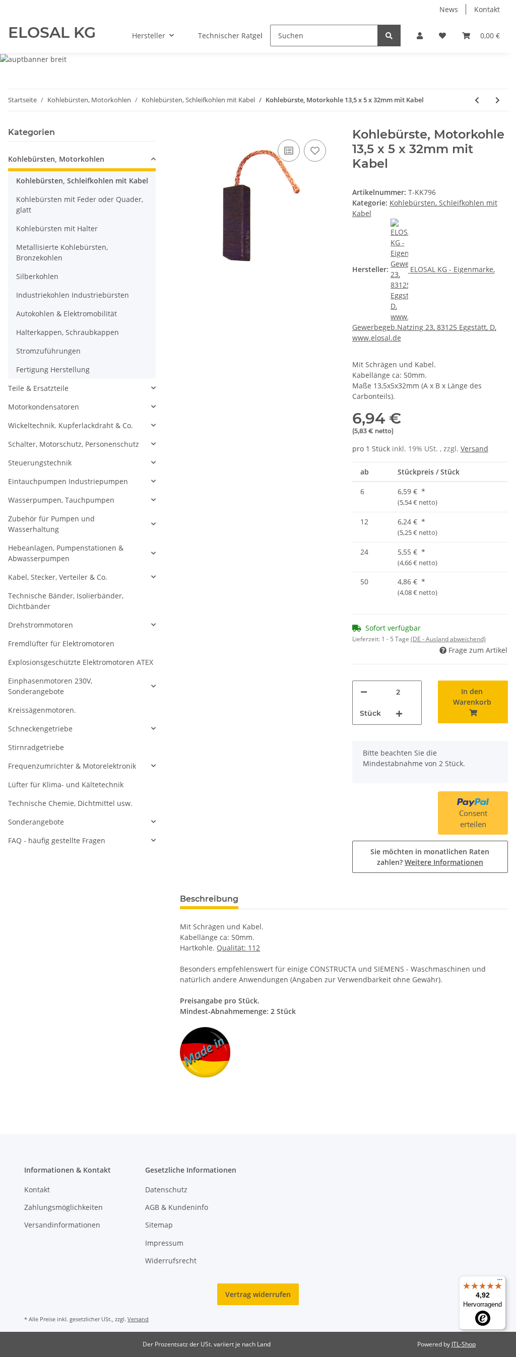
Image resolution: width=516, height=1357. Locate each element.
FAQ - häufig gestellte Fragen (56, 840)
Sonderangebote (36, 822)
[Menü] (500, 1282)
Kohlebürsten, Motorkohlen (56, 159)
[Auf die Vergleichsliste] (289, 151)
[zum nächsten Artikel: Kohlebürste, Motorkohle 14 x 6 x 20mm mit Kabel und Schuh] (497, 100)
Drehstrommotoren (40, 625)
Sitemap (159, 1225)
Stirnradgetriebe (36, 747)
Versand (474, 448)
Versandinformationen (62, 1225)
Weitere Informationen (444, 862)
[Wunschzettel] (442, 35)
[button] (420, 35)
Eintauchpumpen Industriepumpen (68, 481)
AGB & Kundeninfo (176, 1207)
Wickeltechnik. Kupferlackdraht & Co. (70, 425)
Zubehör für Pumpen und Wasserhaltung (51, 524)
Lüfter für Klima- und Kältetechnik (65, 784)
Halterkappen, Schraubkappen (67, 332)
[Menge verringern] (364, 692)
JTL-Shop (464, 1344)
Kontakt (487, 9)
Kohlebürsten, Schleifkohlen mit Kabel (82, 180)
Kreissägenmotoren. (42, 710)
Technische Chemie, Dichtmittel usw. (70, 803)
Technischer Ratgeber (235, 35)
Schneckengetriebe (40, 728)
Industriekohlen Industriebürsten (72, 295)
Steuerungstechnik (40, 462)
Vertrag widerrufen (258, 1294)
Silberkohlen (37, 276)
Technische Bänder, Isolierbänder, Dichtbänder (65, 601)
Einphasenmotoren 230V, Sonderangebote (50, 686)
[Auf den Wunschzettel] (315, 151)
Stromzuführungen (48, 351)
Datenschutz (166, 1189)
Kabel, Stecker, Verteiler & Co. (57, 577)
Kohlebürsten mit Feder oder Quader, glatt (79, 204)
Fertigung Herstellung (53, 369)
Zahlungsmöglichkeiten (63, 1207)
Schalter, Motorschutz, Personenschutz (73, 444)
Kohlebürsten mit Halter (57, 228)
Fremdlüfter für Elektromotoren (61, 643)
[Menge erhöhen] (399, 713)
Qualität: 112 (238, 948)
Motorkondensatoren (43, 407)
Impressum (164, 1243)
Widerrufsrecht (171, 1260)
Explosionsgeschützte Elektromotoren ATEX (80, 662)
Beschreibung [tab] (209, 899)
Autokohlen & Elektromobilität (66, 313)
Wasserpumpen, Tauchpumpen (61, 500)
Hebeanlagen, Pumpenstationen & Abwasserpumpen (65, 553)
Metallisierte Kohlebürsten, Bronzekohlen (62, 252)
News (448, 9)
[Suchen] (389, 35)
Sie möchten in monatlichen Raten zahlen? (429, 857)
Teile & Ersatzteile (38, 388)
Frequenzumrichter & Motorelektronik (72, 766)
